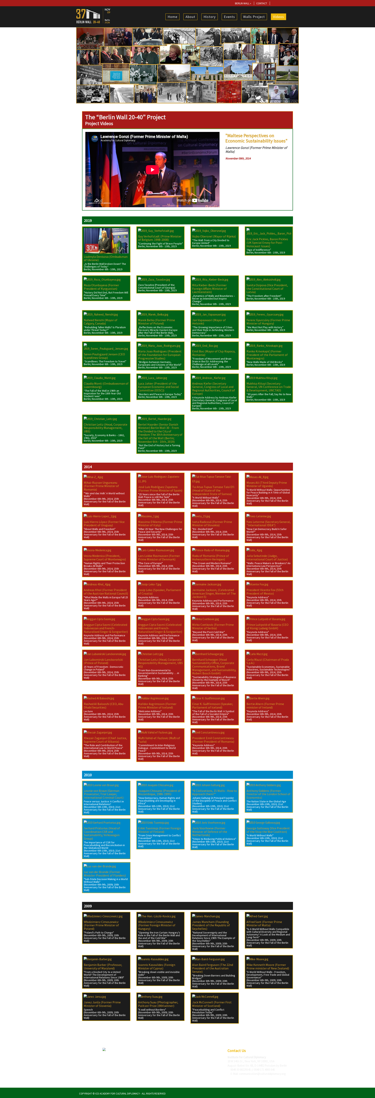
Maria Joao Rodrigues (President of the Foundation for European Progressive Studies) (160, 354)
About (190, 16)
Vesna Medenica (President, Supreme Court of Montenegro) (105, 557)
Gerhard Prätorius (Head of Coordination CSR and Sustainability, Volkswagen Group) (102, 833)
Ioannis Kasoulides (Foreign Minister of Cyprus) (156, 966)
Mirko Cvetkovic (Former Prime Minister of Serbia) (213, 626)
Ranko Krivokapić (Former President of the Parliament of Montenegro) (267, 354)
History (210, 16)
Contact (261, 3)
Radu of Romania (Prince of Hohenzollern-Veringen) (210, 557)
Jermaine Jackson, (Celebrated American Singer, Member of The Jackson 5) (214, 593)
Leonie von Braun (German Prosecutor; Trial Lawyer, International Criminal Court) (103, 794)
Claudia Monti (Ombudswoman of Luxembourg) (106, 385)
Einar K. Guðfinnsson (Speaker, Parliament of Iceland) (212, 705)
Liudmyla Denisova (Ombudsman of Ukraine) (106, 258)
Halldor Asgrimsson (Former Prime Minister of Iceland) (157, 705)
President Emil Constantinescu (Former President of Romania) (213, 739)
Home (172, 16)
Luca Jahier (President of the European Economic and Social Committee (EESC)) (158, 386)
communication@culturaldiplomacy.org (262, 1074)
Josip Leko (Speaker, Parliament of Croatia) (159, 591)
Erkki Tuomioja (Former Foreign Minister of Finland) (159, 830)
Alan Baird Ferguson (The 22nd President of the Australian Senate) (212, 968)
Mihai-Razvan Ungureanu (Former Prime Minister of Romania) (101, 486)
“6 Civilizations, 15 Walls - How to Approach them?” (214, 792)
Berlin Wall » (243, 3)
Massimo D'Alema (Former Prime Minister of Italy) (160, 523)
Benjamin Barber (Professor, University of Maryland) (103, 966)
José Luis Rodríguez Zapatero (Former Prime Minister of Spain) (160, 488)
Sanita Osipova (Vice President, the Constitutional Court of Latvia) (267, 288)
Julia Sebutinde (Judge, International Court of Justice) (267, 557)
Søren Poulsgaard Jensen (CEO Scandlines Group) (104, 356)
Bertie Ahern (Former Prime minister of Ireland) (265, 705)
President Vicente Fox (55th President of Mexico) (264, 591)
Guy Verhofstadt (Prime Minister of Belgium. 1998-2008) (159, 238)
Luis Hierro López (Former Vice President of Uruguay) (104, 523)
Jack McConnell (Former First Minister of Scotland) (212, 1004)
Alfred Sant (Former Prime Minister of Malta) (264, 923)
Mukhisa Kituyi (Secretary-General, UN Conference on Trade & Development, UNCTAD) (268, 386)
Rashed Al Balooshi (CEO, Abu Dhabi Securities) (103, 705)
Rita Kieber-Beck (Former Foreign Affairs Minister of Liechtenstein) (209, 288)
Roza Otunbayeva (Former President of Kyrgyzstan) (101, 287)
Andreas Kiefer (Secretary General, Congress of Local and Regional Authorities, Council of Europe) (213, 388)
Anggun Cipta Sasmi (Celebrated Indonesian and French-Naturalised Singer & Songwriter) (106, 628)
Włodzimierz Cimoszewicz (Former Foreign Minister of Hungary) (156, 925)
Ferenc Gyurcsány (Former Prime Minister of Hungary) (268, 321)
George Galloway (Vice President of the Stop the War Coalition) (268, 830)
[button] (93, 65)
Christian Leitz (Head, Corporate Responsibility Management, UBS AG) (160, 663)
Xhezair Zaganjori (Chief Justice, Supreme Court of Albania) (105, 739)
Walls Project (254, 16)
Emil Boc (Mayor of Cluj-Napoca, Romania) (213, 353)
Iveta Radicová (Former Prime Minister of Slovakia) (212, 523)
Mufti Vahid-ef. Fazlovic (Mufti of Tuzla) (159, 739)
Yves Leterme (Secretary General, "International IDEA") (268, 523)
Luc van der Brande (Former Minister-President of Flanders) (105, 873)
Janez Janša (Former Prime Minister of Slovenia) (102, 1004)
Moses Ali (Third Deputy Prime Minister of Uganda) (266, 484)
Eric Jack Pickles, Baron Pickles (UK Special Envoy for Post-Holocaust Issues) (267, 242)
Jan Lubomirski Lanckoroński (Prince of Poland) (103, 661)
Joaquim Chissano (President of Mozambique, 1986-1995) (159, 792)
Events (229, 16)
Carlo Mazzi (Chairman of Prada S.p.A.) (267, 661)
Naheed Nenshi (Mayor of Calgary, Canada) (100, 321)
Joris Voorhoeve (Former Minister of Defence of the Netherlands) (209, 831)
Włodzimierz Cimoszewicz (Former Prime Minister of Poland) (101, 925)
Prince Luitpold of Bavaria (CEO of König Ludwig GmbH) (267, 626)
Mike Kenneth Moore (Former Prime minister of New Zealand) (267, 966)
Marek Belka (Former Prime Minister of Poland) (156, 321)
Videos (278, 16)
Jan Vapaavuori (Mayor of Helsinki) (209, 321)
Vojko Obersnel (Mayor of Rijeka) (214, 236)
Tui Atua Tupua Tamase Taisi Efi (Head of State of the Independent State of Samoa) (213, 490)
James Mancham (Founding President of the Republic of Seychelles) (211, 925)
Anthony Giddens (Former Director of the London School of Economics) (268, 794)
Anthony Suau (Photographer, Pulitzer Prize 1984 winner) (158, 1004)
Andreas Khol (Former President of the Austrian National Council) (106, 591)
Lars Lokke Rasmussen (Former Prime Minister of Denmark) (159, 557)
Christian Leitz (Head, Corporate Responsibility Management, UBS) (105, 427)
